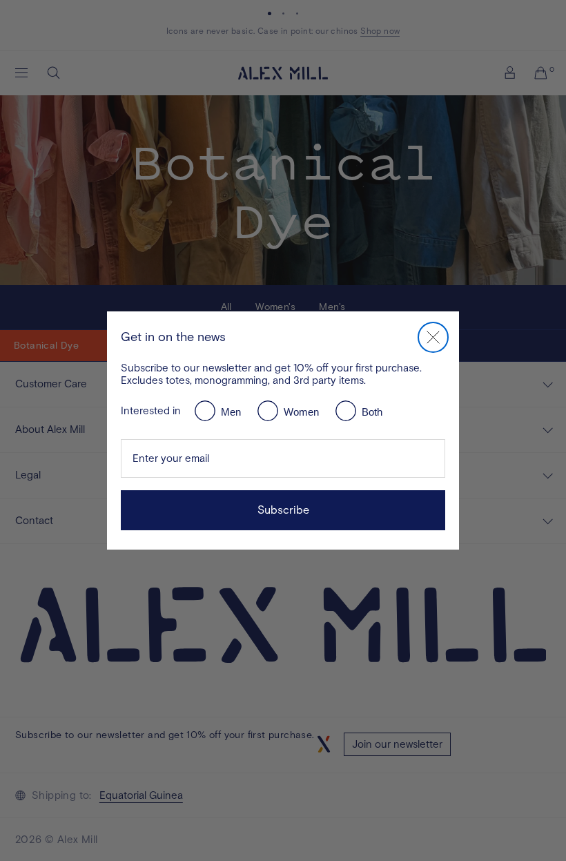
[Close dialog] (433, 337)
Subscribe (283, 509)
